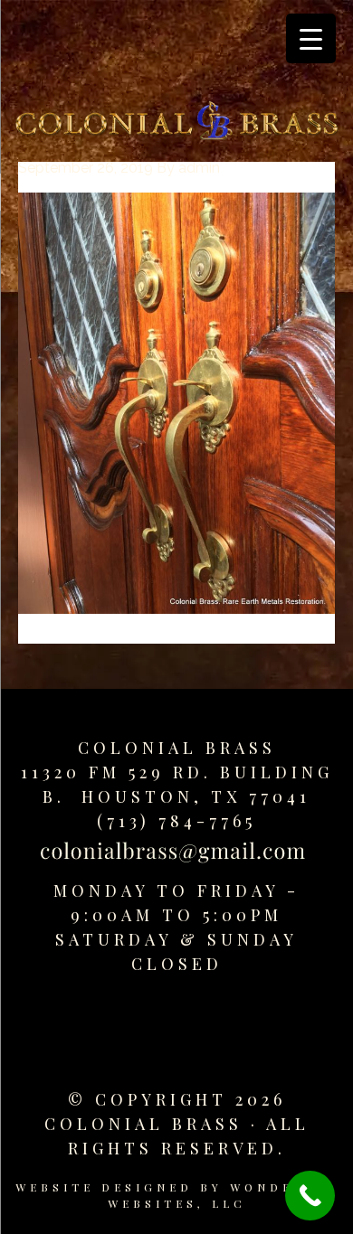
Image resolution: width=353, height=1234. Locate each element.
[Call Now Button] (310, 1195)
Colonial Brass (177, 747)
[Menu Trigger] (311, 38)
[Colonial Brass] (176, 124)
